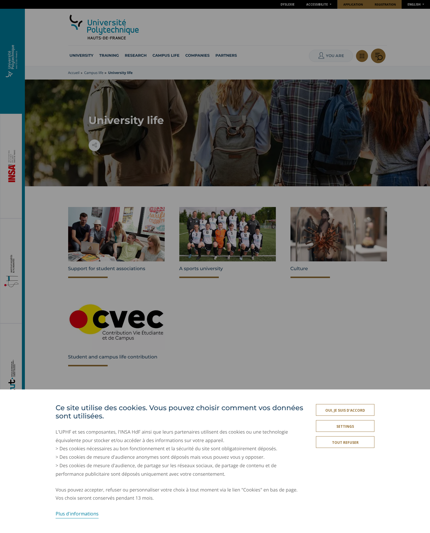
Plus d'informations (77, 513)
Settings (345, 426)
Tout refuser (345, 442)
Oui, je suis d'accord (345, 410)
